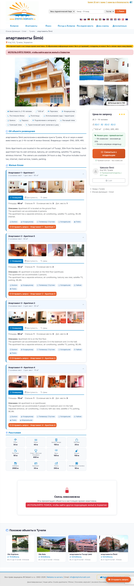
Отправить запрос (119, 579)
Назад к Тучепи (98, 189)
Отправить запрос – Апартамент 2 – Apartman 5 (33, 294)
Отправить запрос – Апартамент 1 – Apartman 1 (33, 227)
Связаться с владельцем (109, 153)
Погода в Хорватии (66, 26)
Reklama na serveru (55, 577)
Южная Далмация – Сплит (16, 31)
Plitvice (70, 582)
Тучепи (32, 31)
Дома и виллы (102, 26)
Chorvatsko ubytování (82, 582)
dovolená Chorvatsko (99, 582)
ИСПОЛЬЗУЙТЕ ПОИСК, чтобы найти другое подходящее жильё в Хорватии (67, 505)
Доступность (32, 198)
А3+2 (107, 124)
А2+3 (113, 124)
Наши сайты (47, 582)
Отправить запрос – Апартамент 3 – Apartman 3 (33, 358)
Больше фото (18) (117, 103)
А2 (102, 124)
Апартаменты (31, 26)
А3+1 (97, 124)
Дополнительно (120, 26)
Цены (45, 198)
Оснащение (17, 198)
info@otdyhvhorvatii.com (80, 577)
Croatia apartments (60, 582)
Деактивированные (34, 582)
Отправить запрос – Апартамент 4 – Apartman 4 (33, 425)
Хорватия (14, 26)
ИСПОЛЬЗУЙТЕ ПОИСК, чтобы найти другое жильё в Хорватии (39, 52)
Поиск (121, 11)
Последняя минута (85, 26)
